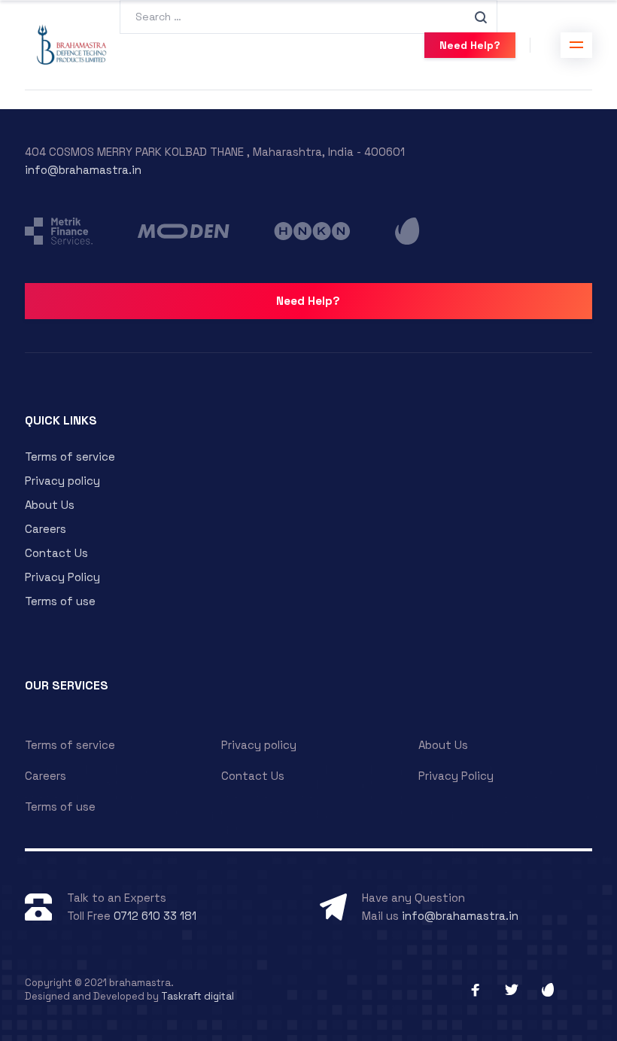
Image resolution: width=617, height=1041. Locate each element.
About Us (49, 505)
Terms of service (70, 456)
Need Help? (469, 45)
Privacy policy (62, 480)
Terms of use (60, 601)
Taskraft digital (197, 996)
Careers (45, 529)
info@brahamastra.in (83, 170)
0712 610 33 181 (155, 916)
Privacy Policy (62, 577)
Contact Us (56, 553)
